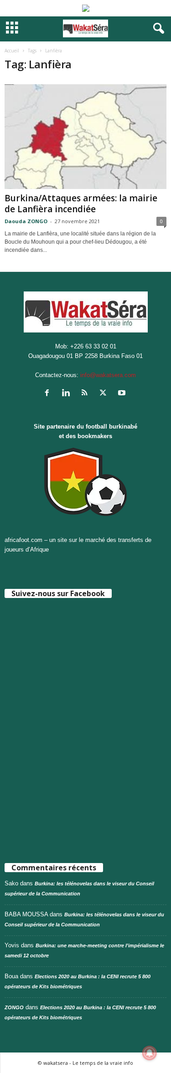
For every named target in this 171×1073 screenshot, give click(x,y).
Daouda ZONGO (26, 221)
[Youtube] (122, 393)
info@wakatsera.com (108, 375)
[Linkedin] (67, 393)
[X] (105, 393)
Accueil (12, 50)
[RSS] (86, 393)
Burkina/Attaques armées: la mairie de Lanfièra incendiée (81, 203)
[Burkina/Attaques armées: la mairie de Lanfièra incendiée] (85, 136)
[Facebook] (49, 393)
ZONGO (14, 1007)
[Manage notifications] (149, 1053)
